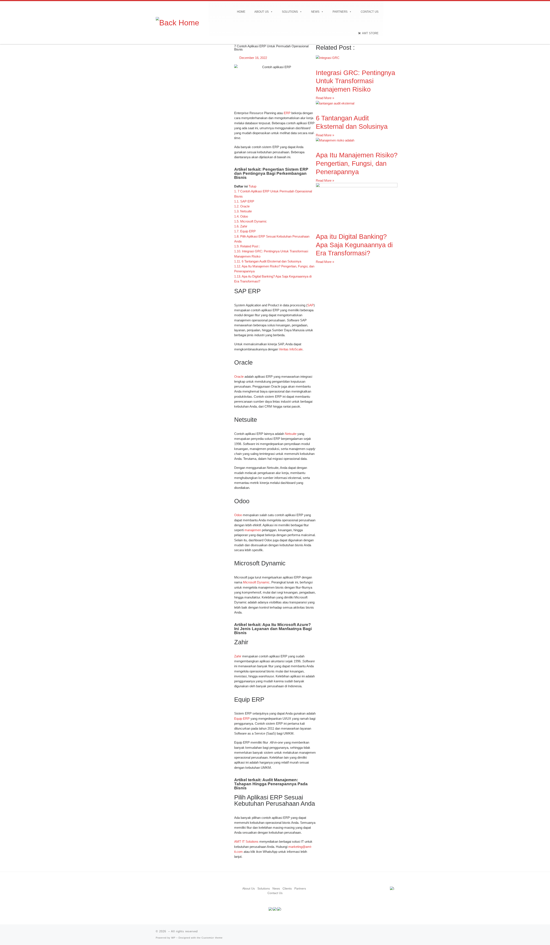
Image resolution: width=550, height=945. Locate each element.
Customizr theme (212, 937)
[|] (177, 22)
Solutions (290, 11)
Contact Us (370, 11)
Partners (340, 11)
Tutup (252, 186)
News (315, 11)
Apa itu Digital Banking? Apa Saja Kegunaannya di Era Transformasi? (354, 245)
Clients (287, 888)
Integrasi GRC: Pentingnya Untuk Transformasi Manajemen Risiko (355, 81)
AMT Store (370, 33)
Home (241, 11)
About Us (261, 11)
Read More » (325, 98)
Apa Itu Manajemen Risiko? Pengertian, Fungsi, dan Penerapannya (356, 163)
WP (173, 937)
